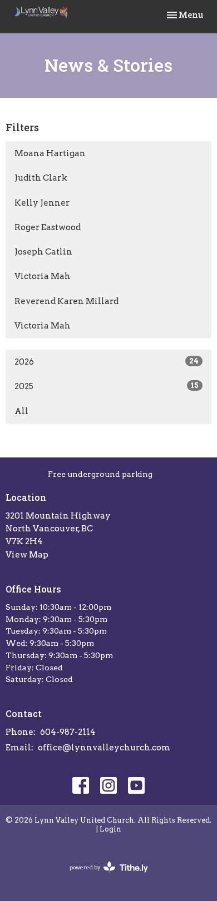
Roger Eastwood (47, 227)
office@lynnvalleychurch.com (104, 748)
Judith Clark (40, 178)
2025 (106, 386)
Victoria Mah (42, 276)
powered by (103, 877)
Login (110, 829)
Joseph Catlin (43, 252)
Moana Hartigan (50, 153)
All (21, 411)
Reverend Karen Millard (66, 301)
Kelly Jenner (42, 203)
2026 (106, 362)
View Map (27, 555)
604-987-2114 (68, 732)
